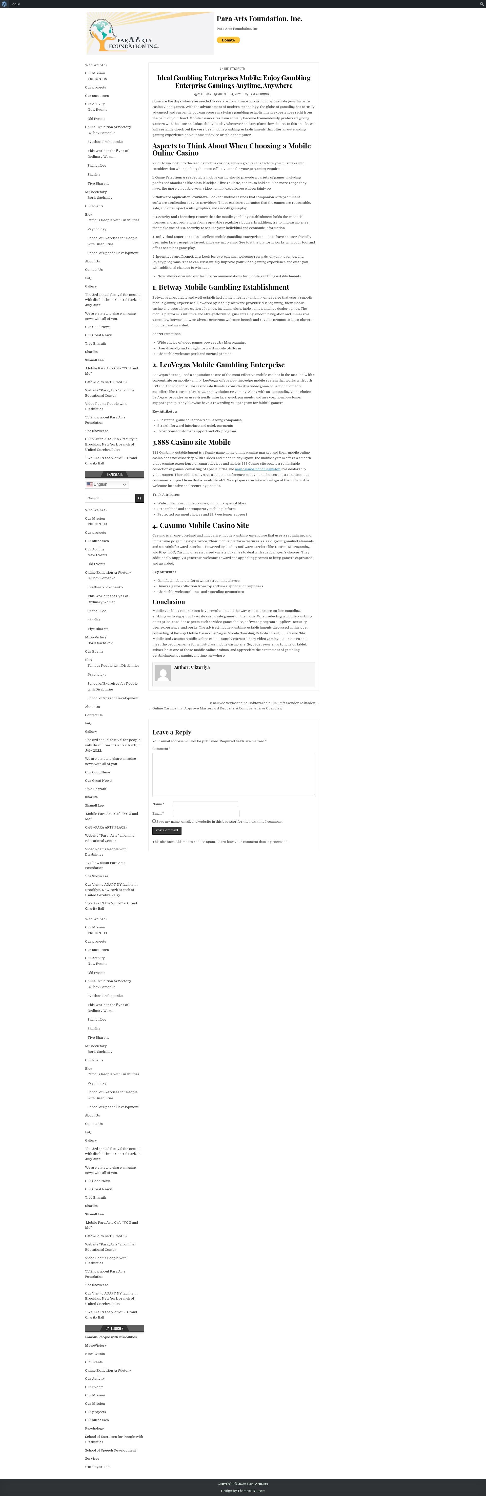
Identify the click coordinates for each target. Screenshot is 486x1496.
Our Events (94, 206)
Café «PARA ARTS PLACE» (106, 382)
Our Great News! (98, 335)
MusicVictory (96, 192)
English (100, 484)
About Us (92, 261)
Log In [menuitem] (15, 4)
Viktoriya (204, 94)
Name (158, 804)
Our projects (95, 87)
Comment (161, 749)
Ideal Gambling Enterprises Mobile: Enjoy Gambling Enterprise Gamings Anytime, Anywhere (234, 81)
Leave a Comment (260, 94)
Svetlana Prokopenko (105, 142)
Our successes (97, 96)
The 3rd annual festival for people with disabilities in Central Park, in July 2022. (112, 300)
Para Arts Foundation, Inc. (237, 29)
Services (92, 1458)
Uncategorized (234, 68)
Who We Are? (96, 65)
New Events (97, 109)
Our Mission (95, 73)
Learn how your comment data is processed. (252, 842)
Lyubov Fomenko (101, 133)
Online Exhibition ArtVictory (108, 127)
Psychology (97, 229)
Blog (88, 214)
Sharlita (94, 174)
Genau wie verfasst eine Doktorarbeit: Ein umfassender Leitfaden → (264, 703)
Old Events (96, 119)
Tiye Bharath (98, 183)
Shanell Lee (97, 165)
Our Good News (98, 327)
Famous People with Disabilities (113, 220)
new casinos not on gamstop (257, 469)
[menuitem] (4, 4)
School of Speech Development (113, 253)
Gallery (91, 286)
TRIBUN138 (97, 79)
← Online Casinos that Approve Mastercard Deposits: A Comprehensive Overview (215, 708)
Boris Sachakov (100, 197)
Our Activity (95, 104)
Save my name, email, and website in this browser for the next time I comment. (219, 821)
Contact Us (94, 270)
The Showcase (96, 431)
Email (158, 813)
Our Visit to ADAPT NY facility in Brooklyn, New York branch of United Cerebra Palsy (111, 444)
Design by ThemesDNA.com (243, 1491)
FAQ (88, 278)
